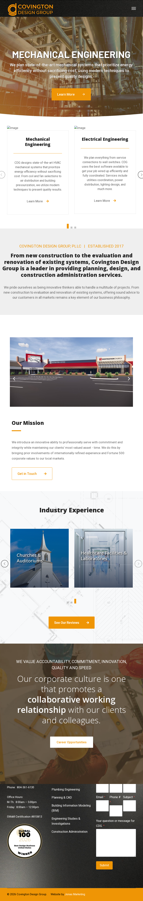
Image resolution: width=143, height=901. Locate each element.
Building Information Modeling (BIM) (71, 808)
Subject (129, 797)
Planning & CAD (62, 797)
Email (100, 797)
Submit (104, 865)
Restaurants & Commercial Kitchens (39, 553)
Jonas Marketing (75, 894)
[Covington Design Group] (30, 9)
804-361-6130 (25, 787)
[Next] (138, 563)
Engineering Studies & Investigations (66, 821)
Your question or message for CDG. (115, 823)
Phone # (115, 799)
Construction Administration (70, 831)
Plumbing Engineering (66, 789)
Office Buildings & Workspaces (99, 558)
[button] (14, 378)
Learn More (71, 94)
